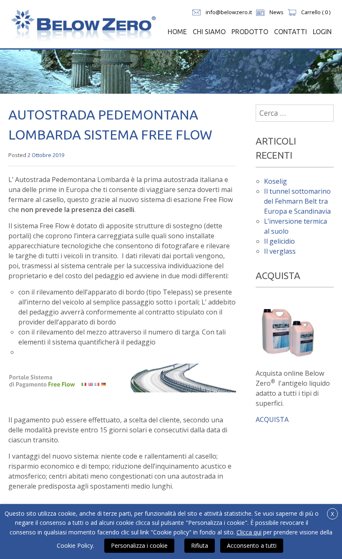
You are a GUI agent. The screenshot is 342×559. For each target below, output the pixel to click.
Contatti (290, 31)
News (276, 12)
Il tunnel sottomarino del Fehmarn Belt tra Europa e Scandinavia (297, 201)
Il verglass (280, 251)
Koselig (275, 181)
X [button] (332, 514)
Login (322, 31)
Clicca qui (249, 532)
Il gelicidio (279, 241)
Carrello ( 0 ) (315, 12)
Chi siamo (209, 31)
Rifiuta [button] (199, 545)
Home (177, 31)
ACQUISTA (272, 419)
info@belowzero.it (229, 12)
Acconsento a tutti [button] (252, 545)
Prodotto (249, 31)
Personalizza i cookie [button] (139, 545)
